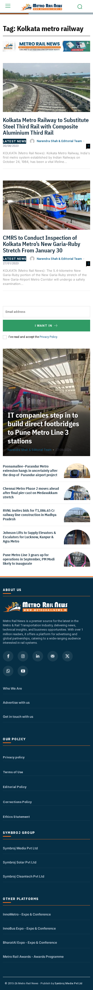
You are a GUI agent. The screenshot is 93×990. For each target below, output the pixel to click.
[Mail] (52, 656)
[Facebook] (8, 656)
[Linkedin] (37, 656)
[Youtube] (23, 671)
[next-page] (81, 357)
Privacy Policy (48, 337)
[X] (67, 656)
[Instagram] (23, 656)
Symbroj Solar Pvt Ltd (19, 862)
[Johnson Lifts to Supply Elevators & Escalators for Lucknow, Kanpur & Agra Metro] (77, 543)
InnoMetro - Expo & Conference (27, 914)
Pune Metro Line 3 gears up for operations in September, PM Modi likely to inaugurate (29, 559)
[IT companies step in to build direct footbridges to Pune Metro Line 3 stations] (46, 402)
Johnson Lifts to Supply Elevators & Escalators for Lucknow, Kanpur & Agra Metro (29, 536)
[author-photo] (33, 141)
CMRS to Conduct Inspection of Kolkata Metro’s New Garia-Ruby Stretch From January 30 (41, 244)
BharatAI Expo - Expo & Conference (30, 942)
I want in (43, 325)
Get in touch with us (18, 717)
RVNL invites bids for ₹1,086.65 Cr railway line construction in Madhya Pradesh (30, 514)
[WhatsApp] (8, 671)
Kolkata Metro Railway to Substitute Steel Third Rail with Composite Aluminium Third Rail (46, 126)
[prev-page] (73, 357)
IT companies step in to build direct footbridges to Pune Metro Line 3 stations (43, 427)
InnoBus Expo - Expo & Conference (29, 928)
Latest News (14, 141)
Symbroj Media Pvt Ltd (20, 848)
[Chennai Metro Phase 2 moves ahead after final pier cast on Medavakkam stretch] (77, 498)
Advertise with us (16, 702)
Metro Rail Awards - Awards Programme (33, 956)
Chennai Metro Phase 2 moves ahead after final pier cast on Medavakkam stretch (31, 492)
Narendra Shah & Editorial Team (59, 141)
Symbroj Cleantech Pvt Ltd (23, 876)
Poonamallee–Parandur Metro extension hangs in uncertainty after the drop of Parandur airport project (30, 470)
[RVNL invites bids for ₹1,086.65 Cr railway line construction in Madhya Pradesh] (77, 520)
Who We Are (12, 688)
